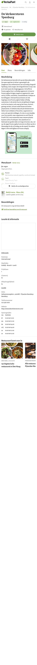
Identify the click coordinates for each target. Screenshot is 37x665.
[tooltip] (27, 39)
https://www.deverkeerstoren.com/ (12, 309)
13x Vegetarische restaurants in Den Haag (10, 365)
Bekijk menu (20, 34)
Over (3, 70)
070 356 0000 (5, 302)
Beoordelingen (20, 70)
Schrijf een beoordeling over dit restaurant (15, 209)
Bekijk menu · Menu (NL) (15, 192)
